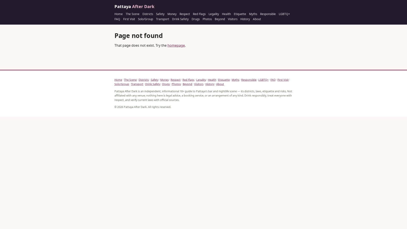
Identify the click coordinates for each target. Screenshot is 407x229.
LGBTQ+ (284, 14)
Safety (160, 14)
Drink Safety (180, 19)
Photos (207, 19)
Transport (162, 19)
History (245, 19)
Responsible (268, 14)
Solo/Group (145, 19)
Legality (214, 14)
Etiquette (240, 14)
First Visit (129, 19)
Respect (185, 14)
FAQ (117, 19)
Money (172, 14)
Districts (147, 14)
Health (226, 14)
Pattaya (134, 6)
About (257, 19)
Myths (253, 14)
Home (118, 14)
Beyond (220, 19)
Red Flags (199, 14)
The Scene (132, 14)
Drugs (196, 19)
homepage (176, 45)
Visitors (232, 19)
